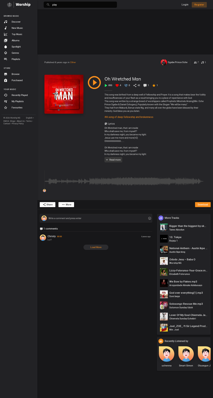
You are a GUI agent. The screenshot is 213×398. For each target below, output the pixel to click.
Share (49, 204)
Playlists (16, 59)
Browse (15, 74)
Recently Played (20, 95)
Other (73, 62)
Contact (6, 124)
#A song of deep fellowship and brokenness (128, 117)
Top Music (17, 34)
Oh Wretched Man (122, 79)
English (29, 118)
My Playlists (18, 101)
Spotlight (16, 46)
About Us (21, 121)
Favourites (17, 107)
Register (199, 4)
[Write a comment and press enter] (96, 218)
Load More (96, 247)
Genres (15, 53)
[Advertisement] (125, 31)
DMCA (6, 121)
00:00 (59, 236)
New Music (17, 28)
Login (185, 4)
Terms (29, 121)
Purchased (17, 80)
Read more (115, 159)
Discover (16, 21)
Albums (15, 40)
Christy (52, 236)
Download (203, 204)
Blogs (12, 121)
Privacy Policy (18, 124)
